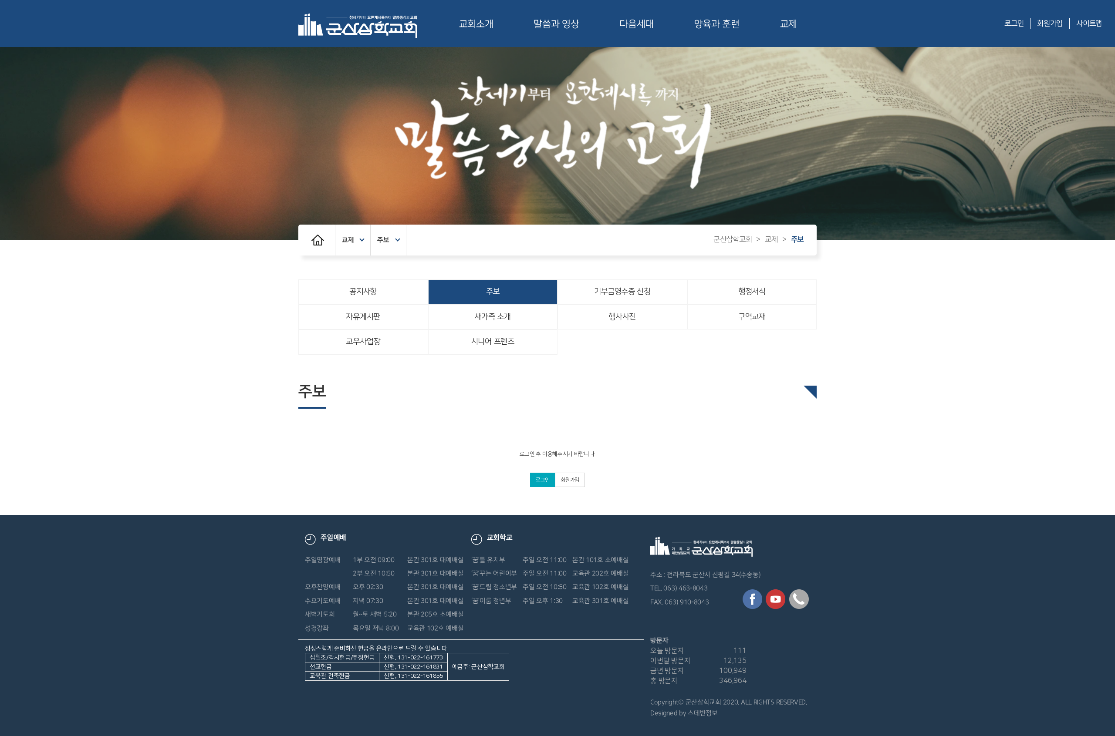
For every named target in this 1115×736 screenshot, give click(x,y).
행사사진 (622, 317)
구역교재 (752, 317)
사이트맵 (1089, 23)
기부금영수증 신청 (622, 291)
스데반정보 (703, 713)
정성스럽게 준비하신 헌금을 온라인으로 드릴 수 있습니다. (404, 662)
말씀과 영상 (556, 24)
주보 (383, 240)
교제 (788, 24)
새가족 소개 (493, 317)
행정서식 (752, 291)
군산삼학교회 (732, 239)
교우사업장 (363, 341)
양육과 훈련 (717, 24)
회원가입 (1050, 23)
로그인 (1014, 23)
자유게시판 (363, 317)
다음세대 (636, 24)
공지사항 (363, 291)
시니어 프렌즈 (492, 341)
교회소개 (476, 24)
